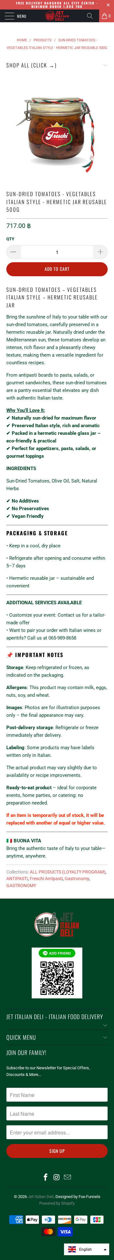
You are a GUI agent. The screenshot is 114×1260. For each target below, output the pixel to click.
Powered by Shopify (57, 1203)
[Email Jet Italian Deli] (68, 1178)
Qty (10, 238)
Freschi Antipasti (46, 878)
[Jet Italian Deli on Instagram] (56, 1178)
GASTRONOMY (21, 885)
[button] (86, 1249)
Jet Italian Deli (41, 1196)
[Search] (92, 16)
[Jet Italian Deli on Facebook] (45, 1178)
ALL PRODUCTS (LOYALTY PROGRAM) (67, 871)
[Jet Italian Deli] (57, 16)
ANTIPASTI (17, 878)
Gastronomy (77, 878)
